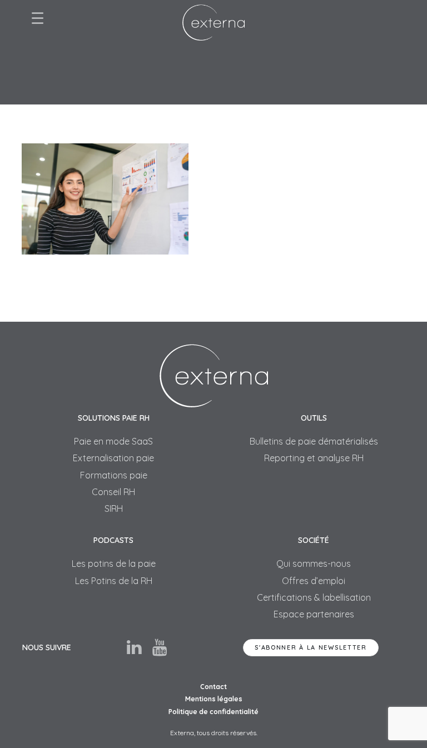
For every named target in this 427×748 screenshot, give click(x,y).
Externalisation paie (113, 457)
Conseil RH (113, 491)
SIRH (114, 508)
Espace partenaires (314, 614)
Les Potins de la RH (113, 580)
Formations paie (113, 475)
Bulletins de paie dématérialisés (314, 441)
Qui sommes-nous (313, 563)
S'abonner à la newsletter (311, 647)
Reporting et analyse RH (314, 457)
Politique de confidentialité (213, 711)
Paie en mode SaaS (113, 441)
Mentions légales (213, 699)
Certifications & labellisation (314, 597)
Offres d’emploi (313, 580)
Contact (213, 686)
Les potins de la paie (114, 563)
